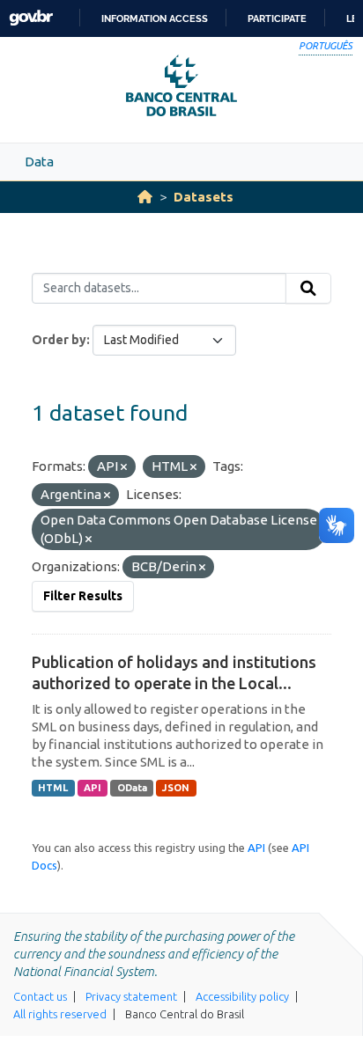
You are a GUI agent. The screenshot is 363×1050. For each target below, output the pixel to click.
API (92, 787)
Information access (154, 18)
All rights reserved (60, 1014)
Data (39, 161)
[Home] (144, 196)
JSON (175, 787)
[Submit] (308, 289)
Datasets (203, 196)
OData (132, 787)
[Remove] (124, 467)
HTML (53, 787)
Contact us (40, 996)
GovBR (31, 18)
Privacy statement (131, 996)
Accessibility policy (242, 996)
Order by (59, 340)
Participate (277, 18)
